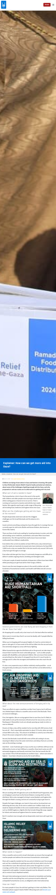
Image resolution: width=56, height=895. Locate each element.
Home (3, 474)
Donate (47, 4)
